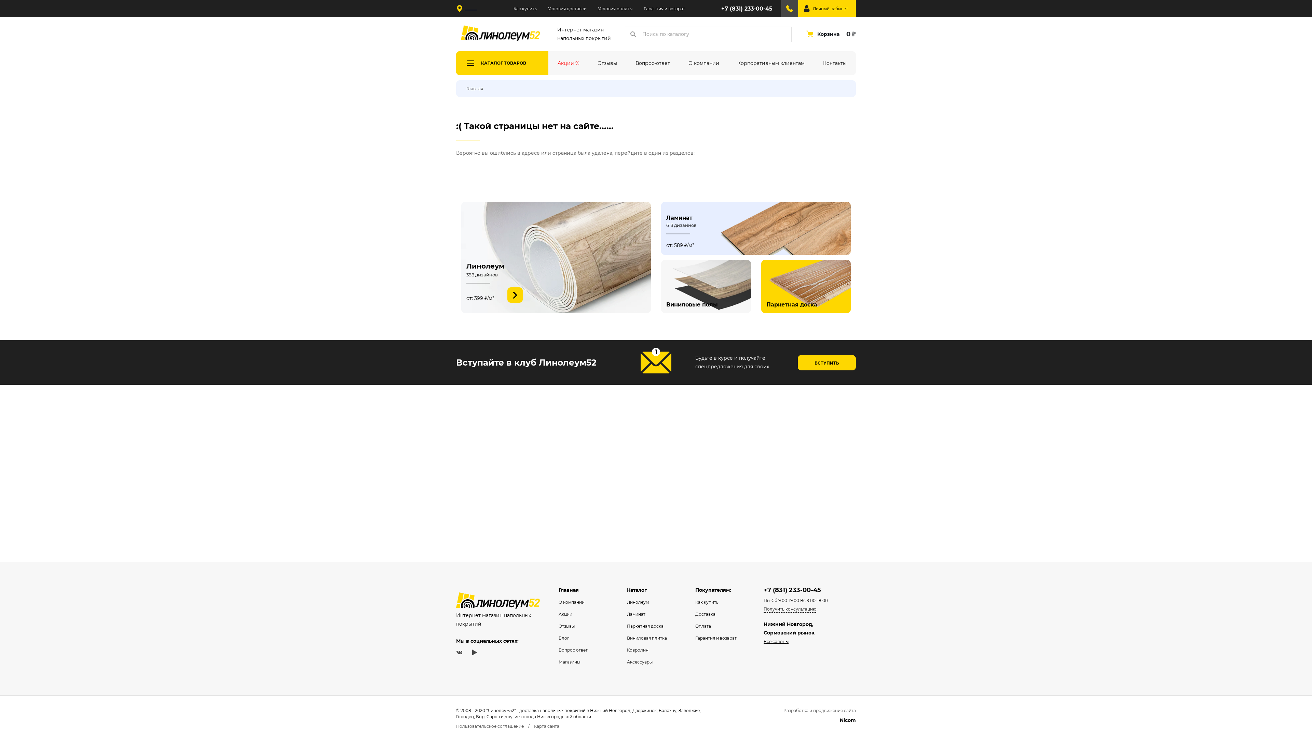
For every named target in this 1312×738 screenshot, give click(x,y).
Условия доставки (567, 8)
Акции (565, 614)
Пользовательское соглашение (490, 726)
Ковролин (637, 650)
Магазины (569, 662)
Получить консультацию (790, 609)
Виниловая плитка (647, 638)
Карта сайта (546, 726)
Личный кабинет (830, 8)
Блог (564, 638)
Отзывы (567, 626)
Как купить (525, 8)
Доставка (705, 614)
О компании (572, 602)
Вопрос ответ (573, 650)
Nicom (848, 720)
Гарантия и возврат (664, 8)
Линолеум (638, 602)
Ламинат (636, 614)
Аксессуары (640, 662)
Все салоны (776, 641)
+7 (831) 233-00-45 (747, 8)
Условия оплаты (615, 8)
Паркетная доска (645, 626)
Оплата (703, 626)
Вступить (827, 363)
